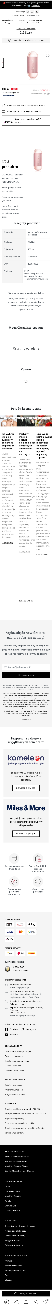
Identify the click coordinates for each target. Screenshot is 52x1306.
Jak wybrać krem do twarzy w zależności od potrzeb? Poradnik (9, 441)
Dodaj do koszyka (28, 1293)
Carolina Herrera (26, 29)
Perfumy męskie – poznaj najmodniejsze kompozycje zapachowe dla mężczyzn (27, 444)
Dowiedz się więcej (26, 788)
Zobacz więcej (26, 601)
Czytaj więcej (26, 719)
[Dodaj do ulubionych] (47, 54)
